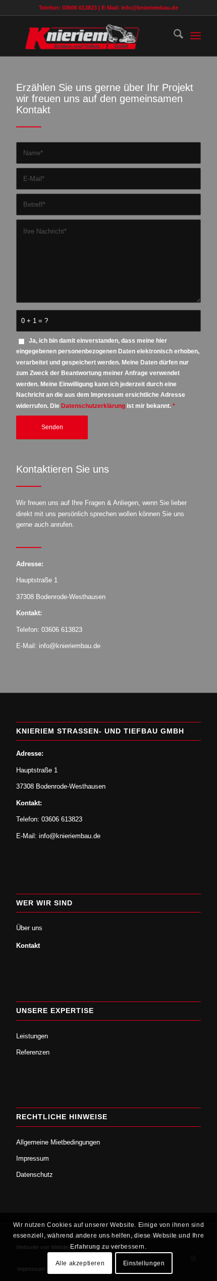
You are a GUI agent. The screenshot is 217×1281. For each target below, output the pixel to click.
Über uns (29, 928)
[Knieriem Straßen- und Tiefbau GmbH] (90, 36)
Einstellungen (144, 1263)
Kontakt (28, 945)
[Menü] (195, 36)
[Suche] (173, 36)
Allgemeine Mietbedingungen (58, 1142)
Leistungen (32, 1036)
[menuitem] (173, 36)
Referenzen (32, 1052)
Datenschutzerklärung (93, 405)
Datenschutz (34, 1174)
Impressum (32, 1158)
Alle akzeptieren (80, 1263)
